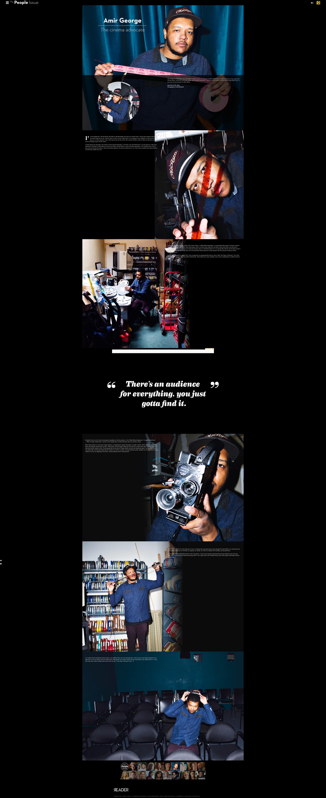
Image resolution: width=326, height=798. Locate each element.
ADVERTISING (179, 796)
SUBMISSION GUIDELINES (139, 796)
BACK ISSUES (188, 796)
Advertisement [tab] (208, 348)
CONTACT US (196, 796)
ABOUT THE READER (153, 796)
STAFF (161, 796)
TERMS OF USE (117, 796)
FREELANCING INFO (169, 796)
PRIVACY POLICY (127, 796)
